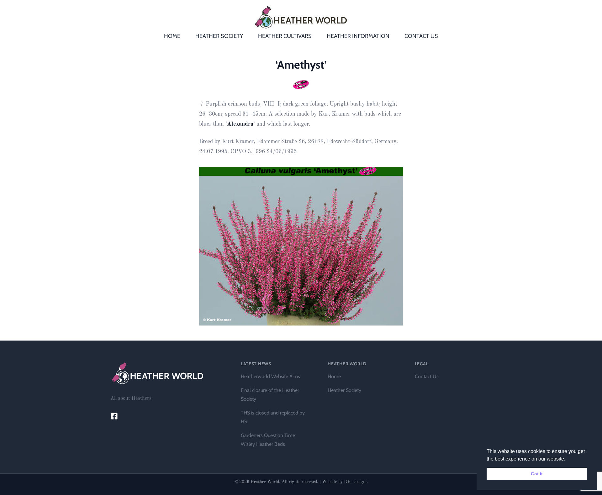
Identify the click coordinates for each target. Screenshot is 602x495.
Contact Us (427, 376)
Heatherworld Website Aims (270, 376)
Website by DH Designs (344, 482)
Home (334, 376)
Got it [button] (537, 473)
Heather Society (344, 390)
